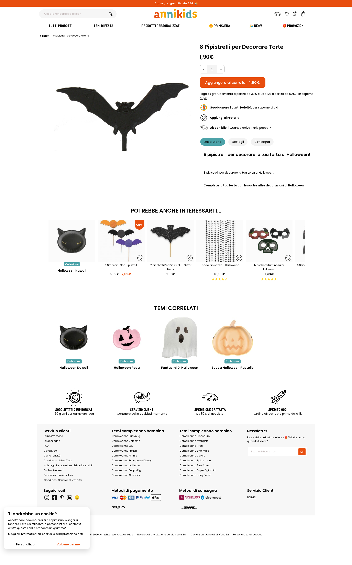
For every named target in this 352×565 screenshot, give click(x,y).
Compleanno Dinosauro (194, 436)
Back (45, 36)
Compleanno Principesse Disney (132, 460)
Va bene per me (68, 544)
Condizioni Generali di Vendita (63, 480)
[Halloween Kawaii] (72, 260)
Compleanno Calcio (192, 455)
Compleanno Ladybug (126, 436)
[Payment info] (142, 497)
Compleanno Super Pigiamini (197, 470)
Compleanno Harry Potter (195, 475)
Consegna (262, 142)
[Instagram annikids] (47, 497)
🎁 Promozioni (293, 26)
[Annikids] (175, 13)
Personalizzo (25, 544)
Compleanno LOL (122, 446)
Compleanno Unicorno (126, 441)
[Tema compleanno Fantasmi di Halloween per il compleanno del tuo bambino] (179, 337)
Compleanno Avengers (193, 441)
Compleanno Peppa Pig (126, 470)
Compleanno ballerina (126, 465)
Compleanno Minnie (124, 455)
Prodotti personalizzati (160, 26)
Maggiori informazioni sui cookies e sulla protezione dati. (45, 534)
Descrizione (212, 142)
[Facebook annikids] (54, 497)
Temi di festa (103, 26)
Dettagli (238, 142)
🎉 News (256, 26)
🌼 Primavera (219, 26)
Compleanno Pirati (191, 446)
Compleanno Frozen (124, 450)
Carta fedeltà (52, 455)
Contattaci (50, 450)
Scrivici (251, 497)
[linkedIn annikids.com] (69, 497)
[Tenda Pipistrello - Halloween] (219, 260)
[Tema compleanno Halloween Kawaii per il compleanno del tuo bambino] (73, 337)
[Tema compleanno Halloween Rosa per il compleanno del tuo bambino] (126, 337)
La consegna (52, 441)
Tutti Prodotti (60, 26)
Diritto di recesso (54, 470)
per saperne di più (265, 107)
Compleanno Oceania (126, 475)
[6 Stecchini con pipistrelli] (121, 260)
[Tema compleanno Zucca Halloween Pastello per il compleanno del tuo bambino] (232, 337)
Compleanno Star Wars (194, 450)
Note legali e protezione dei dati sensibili (68, 465)
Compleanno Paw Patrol (194, 465)
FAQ (46, 446)
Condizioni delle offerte (58, 460)
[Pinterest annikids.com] (62, 497)
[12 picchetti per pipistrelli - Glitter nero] (170, 260)
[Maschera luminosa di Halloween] (269, 260)
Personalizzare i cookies (58, 475)
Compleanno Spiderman (195, 460)
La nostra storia (53, 436)
